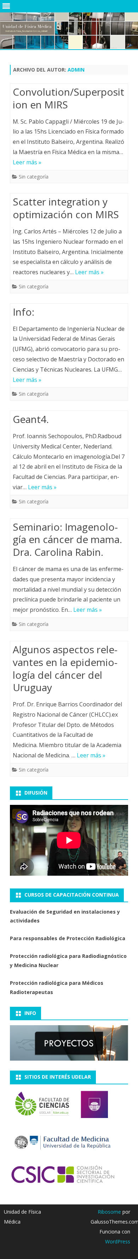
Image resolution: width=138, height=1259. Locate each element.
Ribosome (109, 1211)
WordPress (117, 1241)
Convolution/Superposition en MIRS (68, 98)
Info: (23, 311)
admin (76, 69)
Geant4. (31, 419)
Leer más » (27, 162)
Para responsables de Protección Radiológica (67, 938)
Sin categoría (33, 176)
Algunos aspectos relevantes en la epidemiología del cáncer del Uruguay (65, 668)
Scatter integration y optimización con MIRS (66, 208)
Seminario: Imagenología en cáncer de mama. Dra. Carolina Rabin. (67, 539)
